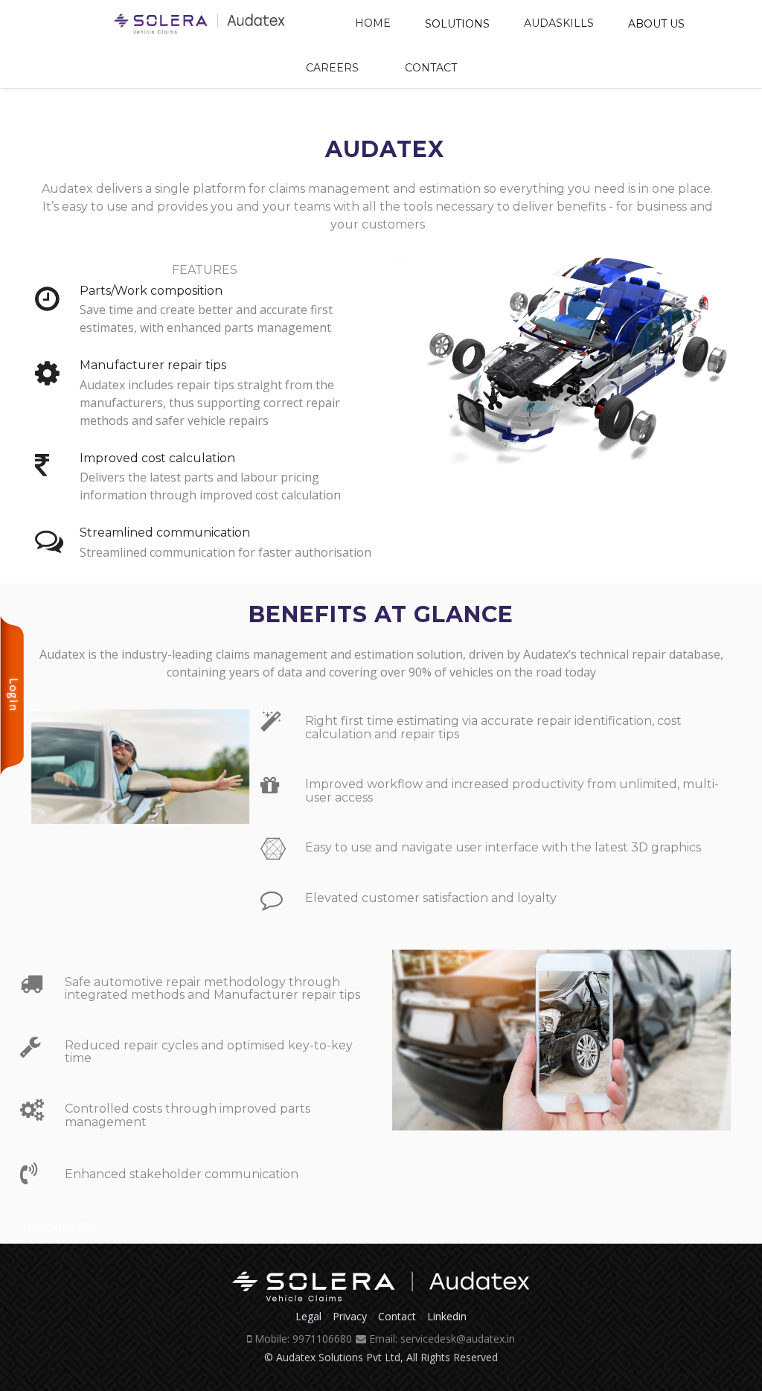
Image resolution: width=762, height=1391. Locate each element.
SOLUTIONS (457, 24)
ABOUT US (656, 24)
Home (373, 23)
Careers (332, 67)
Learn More (58, 1227)
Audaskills (559, 23)
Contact (431, 67)
